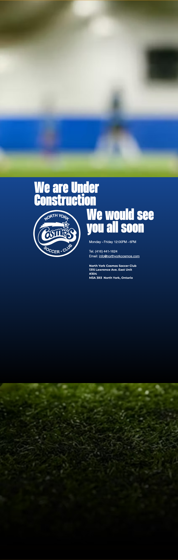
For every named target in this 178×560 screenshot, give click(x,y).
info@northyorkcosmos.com (119, 256)
